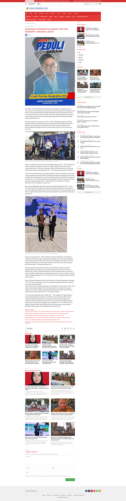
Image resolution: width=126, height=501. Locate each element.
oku (79, 52)
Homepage (35, 16)
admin (29, 34)
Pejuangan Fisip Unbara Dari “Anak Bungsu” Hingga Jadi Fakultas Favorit (89, 152)
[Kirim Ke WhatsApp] (74, 328)
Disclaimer (28, 16)
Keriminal (41, 13)
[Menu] (26, 4)
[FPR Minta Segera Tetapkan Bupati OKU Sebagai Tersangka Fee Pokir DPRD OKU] (67, 339)
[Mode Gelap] (100, 4)
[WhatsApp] (97, 491)
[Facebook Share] (62, 328)
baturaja (80, 57)
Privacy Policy (42, 19)
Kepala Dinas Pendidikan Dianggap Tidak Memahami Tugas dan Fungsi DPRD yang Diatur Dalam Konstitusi (48, 322)
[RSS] (100, 491)
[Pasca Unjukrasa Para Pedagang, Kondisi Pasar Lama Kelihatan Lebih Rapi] (95, 85)
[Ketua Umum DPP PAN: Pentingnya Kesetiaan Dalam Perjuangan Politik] (50, 355)
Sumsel (58, 13)
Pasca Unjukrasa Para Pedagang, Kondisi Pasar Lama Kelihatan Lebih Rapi (95, 91)
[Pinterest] (91, 491)
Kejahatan (80, 60)
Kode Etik (68, 16)
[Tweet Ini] (65, 328)
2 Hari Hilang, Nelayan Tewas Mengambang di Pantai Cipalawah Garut (88, 126)
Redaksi (49, 19)
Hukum (70, 13)
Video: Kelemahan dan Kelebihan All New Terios (90, 147)
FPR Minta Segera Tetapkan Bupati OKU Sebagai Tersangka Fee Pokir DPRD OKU (44, 315)
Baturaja (53, 13)
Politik (35, 13)
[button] (97, 4)
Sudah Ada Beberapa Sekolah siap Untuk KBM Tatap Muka (90, 157)
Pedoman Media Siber (82, 16)
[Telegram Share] (71, 328)
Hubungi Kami (32, 3)
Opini (74, 16)
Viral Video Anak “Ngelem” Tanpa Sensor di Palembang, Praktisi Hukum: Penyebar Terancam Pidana (49, 311)
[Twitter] (89, 491)
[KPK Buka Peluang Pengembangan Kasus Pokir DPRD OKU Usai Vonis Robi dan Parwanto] (50, 339)
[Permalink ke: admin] (26, 35)
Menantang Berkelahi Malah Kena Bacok (87, 116)
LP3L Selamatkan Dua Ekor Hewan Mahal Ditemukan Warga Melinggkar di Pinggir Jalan (90, 163)
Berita (30, 13)
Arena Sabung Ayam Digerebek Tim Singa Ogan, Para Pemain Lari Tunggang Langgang (89, 107)
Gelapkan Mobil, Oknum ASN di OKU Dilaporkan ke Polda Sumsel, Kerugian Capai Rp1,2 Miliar (47, 317)
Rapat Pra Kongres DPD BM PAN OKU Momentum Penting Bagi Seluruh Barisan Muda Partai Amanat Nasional (73, 1)
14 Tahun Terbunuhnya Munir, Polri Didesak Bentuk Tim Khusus (87, 121)
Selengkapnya (88, 97)
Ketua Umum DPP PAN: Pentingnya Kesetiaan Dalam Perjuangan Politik (42, 319)
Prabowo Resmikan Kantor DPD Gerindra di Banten (90, 142)
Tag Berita (80, 55)
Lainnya (75, 13)
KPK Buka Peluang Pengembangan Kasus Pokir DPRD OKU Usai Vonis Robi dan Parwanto (46, 313)
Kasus (47, 13)
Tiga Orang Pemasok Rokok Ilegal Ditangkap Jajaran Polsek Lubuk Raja (88, 112)
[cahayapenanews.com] (38, 8)
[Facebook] (86, 491)
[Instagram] (94, 491)
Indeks (38, 3)
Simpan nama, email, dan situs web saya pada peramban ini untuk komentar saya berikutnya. (48, 476)
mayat (80, 62)
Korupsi (64, 13)
